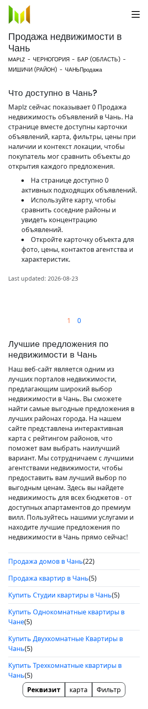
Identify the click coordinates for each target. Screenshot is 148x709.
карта (78, 689)
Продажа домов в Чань (45, 561)
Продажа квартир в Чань (48, 578)
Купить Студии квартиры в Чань (60, 595)
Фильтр (109, 689)
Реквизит (43, 689)
